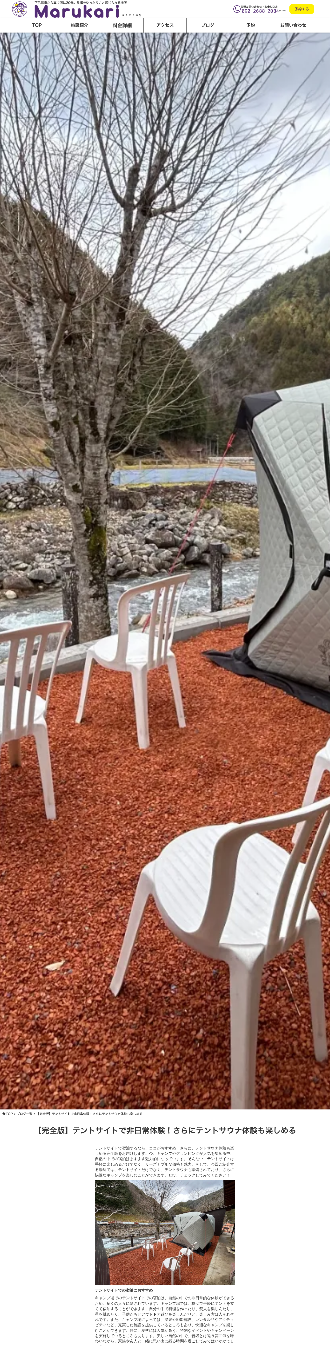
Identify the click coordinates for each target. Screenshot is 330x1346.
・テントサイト (80, 40)
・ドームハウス (50, 40)
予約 (250, 25)
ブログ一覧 (24, 1114)
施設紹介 (79, 25)
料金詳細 (122, 25)
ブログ (207, 25)
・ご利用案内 (131, 40)
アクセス (165, 25)
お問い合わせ (293, 25)
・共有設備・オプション (171, 40)
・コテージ (20, 40)
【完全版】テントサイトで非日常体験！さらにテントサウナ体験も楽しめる (89, 1114)
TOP (9, 1114)
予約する (301, 9)
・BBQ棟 (107, 40)
